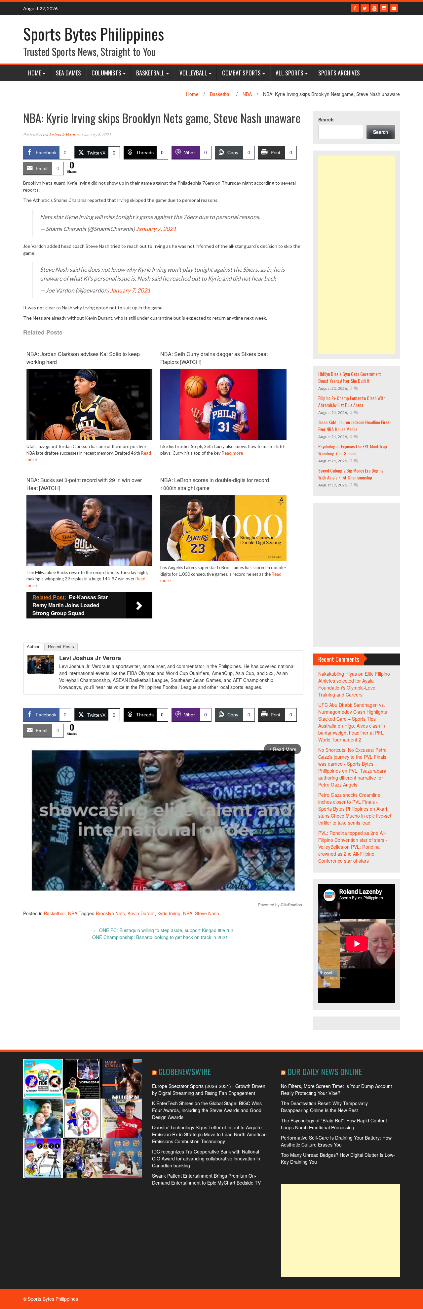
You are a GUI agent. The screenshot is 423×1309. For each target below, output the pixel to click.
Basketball (150, 72)
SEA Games (68, 72)
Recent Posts (61, 646)
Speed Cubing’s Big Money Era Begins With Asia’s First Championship (350, 474)
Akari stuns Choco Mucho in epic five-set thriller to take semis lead (354, 815)
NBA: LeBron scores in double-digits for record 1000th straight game (214, 484)
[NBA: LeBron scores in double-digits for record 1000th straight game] (223, 527)
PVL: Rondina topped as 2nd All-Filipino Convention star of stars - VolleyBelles (352, 840)
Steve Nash (207, 913)
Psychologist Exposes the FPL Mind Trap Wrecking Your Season (352, 450)
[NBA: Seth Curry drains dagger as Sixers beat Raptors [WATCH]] (223, 404)
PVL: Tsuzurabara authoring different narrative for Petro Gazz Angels (352, 777)
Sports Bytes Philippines (93, 33)
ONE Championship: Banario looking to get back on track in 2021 (163, 937)
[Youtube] (374, 8)
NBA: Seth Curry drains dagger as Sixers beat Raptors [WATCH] (214, 358)
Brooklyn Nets (110, 913)
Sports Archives (339, 72)
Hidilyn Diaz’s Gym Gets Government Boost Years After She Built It (349, 377)
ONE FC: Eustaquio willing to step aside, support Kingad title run (163, 930)
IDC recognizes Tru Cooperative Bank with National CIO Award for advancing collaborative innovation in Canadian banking (206, 1158)
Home (34, 72)
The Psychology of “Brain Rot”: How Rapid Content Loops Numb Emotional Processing (334, 1124)
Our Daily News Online (325, 1071)
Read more (232, 453)
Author (33, 646)
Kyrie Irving (168, 913)
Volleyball (193, 72)
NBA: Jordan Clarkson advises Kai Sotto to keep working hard (83, 358)
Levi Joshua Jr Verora (59, 134)
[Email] (394, 8)
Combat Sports (241, 72)
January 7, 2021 (156, 228)
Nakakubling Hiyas (337, 673)
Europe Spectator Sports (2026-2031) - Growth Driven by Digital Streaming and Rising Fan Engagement (208, 1089)
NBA (247, 94)
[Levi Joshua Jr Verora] (40, 663)
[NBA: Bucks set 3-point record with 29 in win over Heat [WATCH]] (89, 529)
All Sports (289, 72)
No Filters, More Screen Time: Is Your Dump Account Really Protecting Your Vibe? (336, 1089)
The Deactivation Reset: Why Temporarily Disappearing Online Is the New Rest (324, 1106)
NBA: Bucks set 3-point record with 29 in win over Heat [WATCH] (84, 484)
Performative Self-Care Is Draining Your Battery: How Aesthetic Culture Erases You (336, 1141)
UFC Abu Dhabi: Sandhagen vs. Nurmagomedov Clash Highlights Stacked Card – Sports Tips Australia (352, 715)
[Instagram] (384, 8)
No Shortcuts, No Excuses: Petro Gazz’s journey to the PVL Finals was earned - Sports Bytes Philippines (352, 760)
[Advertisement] (356, 255)
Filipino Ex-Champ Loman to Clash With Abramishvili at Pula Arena (351, 401)
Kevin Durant (141, 913)
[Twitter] (365, 8)
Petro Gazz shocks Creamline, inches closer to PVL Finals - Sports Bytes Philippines (350, 801)
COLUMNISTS (106, 72)
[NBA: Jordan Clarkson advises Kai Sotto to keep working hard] (89, 404)
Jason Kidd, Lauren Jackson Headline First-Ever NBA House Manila (354, 425)
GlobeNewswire (185, 1071)
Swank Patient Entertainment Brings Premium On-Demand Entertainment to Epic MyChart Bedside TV (206, 1179)
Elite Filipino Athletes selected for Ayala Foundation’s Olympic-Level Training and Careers (354, 684)
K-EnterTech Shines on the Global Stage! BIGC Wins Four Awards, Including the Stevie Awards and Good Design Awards (207, 1110)
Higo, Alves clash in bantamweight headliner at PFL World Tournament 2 (351, 732)
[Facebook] (355, 8)
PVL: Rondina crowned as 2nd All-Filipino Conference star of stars (349, 853)
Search (326, 119)
